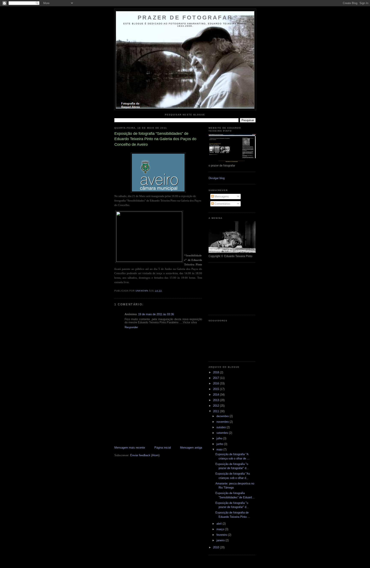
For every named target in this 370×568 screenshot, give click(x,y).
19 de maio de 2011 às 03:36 (156, 314)
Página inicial (162, 447)
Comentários (222, 203)
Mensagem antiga (191, 447)
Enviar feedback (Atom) (145, 455)
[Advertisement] (146, 416)
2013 (216, 400)
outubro (221, 427)
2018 (216, 372)
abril (219, 523)
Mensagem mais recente (129, 447)
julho (219, 438)
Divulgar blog (217, 178)
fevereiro (222, 534)
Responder (131, 327)
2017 (216, 378)
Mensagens (221, 196)
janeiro (220, 540)
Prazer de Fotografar (185, 17)
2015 (216, 389)
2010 (216, 547)
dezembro (223, 416)
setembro (222, 432)
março (220, 529)
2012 (216, 405)
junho (220, 444)
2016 (216, 383)
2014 (216, 394)
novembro (223, 421)
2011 (216, 411)
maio (219, 449)
